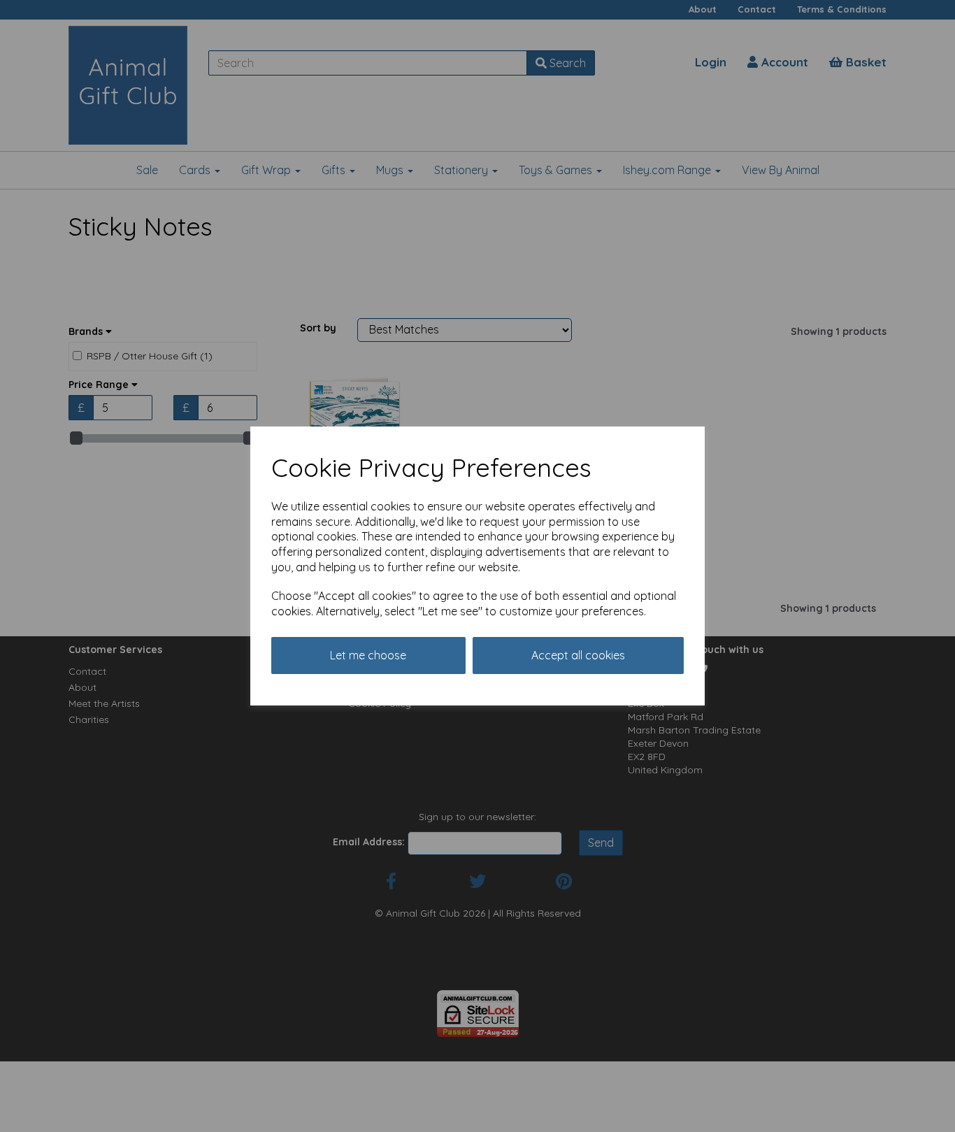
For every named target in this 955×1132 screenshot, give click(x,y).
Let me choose (368, 655)
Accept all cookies (578, 655)
